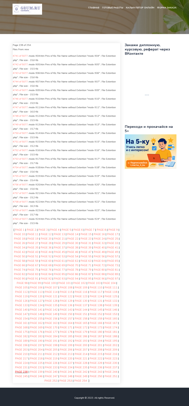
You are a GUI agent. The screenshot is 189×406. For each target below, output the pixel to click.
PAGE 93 (59, 278)
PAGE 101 (64, 283)
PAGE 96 (99, 278)
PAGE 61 (59, 261)
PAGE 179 (81, 332)
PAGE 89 (112, 274)
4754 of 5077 (20, 167)
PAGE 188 (111, 336)
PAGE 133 (21, 305)
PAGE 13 (59, 234)
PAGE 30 (72, 243)
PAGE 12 (46, 234)
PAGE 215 (96, 354)
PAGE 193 (81, 341)
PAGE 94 (72, 278)
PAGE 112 (21, 292)
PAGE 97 (112, 278)
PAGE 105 (21, 287)
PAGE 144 (81, 309)
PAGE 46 (72, 252)
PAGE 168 (21, 327)
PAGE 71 (86, 265)
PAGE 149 (51, 314)
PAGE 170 (51, 327)
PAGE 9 (113, 230)
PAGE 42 (19, 252)
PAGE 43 (32, 252)
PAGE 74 (19, 270)
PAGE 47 (86, 252)
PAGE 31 (86, 243)
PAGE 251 (111, 376)
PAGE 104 (109, 283)
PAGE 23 (86, 238)
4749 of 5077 (20, 124)
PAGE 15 (86, 234)
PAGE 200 (81, 345)
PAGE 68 (46, 265)
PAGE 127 (36, 301)
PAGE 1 (20, 230)
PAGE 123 (81, 296)
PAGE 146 (111, 309)
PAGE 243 (96, 372)
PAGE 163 (51, 323)
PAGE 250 (96, 376)
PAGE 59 (32, 261)
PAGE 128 (51, 301)
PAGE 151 (81, 314)
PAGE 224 (21, 363)
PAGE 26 (19, 243)
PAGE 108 (66, 287)
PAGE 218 (36, 358)
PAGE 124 (96, 296)
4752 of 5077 (20, 150)
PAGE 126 (21, 301)
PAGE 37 (59, 247)
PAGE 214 (81, 354)
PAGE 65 (112, 261)
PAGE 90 (19, 278)
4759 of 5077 (20, 210)
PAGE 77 (59, 270)
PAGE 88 (99, 274)
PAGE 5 (66, 230)
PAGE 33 (112, 243)
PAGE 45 (59, 252)
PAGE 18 (19, 238)
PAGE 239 (36, 372)
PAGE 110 (96, 287)
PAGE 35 (32, 247)
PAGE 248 (66, 376)
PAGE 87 (86, 274)
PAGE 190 (36, 341)
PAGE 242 (81, 372)
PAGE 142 (51, 309)
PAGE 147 (21, 314)
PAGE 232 (36, 367)
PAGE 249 (81, 376)
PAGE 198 (51, 345)
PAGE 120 (36, 296)
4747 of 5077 (20, 107)
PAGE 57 (112, 256)
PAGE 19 (32, 238)
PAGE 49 (112, 252)
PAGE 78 (72, 270)
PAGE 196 (21, 345)
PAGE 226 (51, 363)
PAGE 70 (72, 265)
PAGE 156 (51, 318)
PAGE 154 (21, 318)
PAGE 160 (111, 318)
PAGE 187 (96, 336)
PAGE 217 (21, 358)
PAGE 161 (21, 323)
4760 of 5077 (20, 219)
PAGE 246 (36, 376)
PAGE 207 (81, 349)
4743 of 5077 (20, 73)
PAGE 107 (51, 287)
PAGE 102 (79, 283)
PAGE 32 (99, 243)
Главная (93, 7)
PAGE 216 (111, 354)
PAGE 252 (50, 380)
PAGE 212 (51, 354)
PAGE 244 (111, 372)
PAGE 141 (36, 309)
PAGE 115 (66, 292)
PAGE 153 (111, 314)
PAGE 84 (46, 274)
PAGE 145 (96, 309)
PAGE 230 (111, 363)
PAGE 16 (99, 234)
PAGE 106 (36, 287)
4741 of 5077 (20, 56)
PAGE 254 (80, 380)
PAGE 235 (81, 367)
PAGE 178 (66, 332)
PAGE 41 (112, 247)
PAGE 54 (72, 256)
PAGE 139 (111, 305)
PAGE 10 (19, 234)
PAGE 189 (21, 341)
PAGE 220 (66, 358)
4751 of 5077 (20, 141)
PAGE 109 (81, 287)
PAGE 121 (51, 296)
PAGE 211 (36, 354)
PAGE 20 (46, 238)
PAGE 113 (36, 292)
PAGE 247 (51, 376)
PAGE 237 (111, 367)
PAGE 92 (46, 278)
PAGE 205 (51, 349)
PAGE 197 (36, 345)
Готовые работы (112, 7)
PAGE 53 (59, 256)
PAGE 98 (22, 283)
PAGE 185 (66, 336)
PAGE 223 (111, 358)
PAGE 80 (99, 270)
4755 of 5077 (20, 176)
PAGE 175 (21, 332)
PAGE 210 (21, 354)
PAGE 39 (86, 247)
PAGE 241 (66, 372)
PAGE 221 (81, 358)
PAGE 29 (59, 243)
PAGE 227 (66, 363)
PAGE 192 (66, 341)
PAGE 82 (19, 274)
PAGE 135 (51, 305)
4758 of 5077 (20, 201)
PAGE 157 (66, 318)
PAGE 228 (81, 363)
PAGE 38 (72, 247)
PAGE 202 (111, 345)
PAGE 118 (111, 292)
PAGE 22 (72, 238)
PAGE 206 (66, 349)
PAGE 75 (32, 270)
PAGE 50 (19, 256)
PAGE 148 (36, 314)
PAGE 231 (21, 367)
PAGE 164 (66, 323)
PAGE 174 (111, 327)
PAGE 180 (96, 332)
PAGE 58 (19, 261)
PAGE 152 (96, 314)
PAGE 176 (36, 332)
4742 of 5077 (20, 64)
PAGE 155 (36, 318)
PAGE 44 (46, 252)
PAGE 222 (96, 358)
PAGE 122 (66, 296)
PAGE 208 (96, 349)
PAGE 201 (96, 345)
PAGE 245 (21, 376)
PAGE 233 (51, 367)
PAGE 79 (86, 270)
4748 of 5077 (20, 116)
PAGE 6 (78, 230)
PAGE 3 (43, 230)
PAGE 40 (99, 247)
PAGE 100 (49, 283)
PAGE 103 (94, 283)
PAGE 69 (59, 265)
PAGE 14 (72, 234)
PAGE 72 (99, 265)
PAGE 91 (32, 278)
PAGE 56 (99, 256)
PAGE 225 (36, 363)
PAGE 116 (81, 292)
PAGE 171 (66, 327)
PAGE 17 (112, 234)
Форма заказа (166, 7)
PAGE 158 (81, 318)
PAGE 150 (66, 314)
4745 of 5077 (20, 90)
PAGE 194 (96, 341)
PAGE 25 (112, 238)
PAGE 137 (81, 305)
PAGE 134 (36, 305)
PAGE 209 (111, 349)
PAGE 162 (36, 323)
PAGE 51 (32, 256)
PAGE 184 (51, 336)
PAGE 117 (96, 292)
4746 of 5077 (20, 98)
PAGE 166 (96, 323)
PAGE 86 (72, 274)
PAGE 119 (21, 296)
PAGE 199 (66, 345)
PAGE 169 (36, 327)
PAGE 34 (19, 247)
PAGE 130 (81, 301)
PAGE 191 (51, 341)
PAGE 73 (112, 265)
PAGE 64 (99, 261)
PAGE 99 (35, 283)
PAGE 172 (81, 327)
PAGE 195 (111, 341)
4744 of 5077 (20, 81)
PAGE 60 (46, 261)
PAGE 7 (89, 230)
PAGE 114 (51, 292)
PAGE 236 (96, 367)
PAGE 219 (51, 358)
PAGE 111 (111, 287)
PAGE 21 (59, 238)
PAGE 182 (21, 336)
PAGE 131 (96, 301)
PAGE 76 (46, 270)
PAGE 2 (31, 230)
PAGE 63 (86, 261)
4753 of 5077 (20, 159)
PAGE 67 (32, 265)
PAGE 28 (46, 243)
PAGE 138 (96, 305)
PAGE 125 (111, 296)
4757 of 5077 (20, 193)
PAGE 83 (32, 274)
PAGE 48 (99, 252)
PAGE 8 (101, 230)
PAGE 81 (112, 270)
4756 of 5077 (20, 184)
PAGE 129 (66, 301)
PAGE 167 (111, 323)
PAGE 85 (59, 274)
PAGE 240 (51, 372)
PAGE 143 (66, 309)
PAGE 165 (81, 323)
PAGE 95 (86, 278)
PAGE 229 (96, 363)
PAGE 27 (32, 243)
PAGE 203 (21, 349)
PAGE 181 (111, 332)
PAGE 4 (55, 230)
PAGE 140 (21, 309)
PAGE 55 (86, 256)
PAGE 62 (72, 261)
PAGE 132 (111, 301)
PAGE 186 (81, 336)
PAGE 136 (66, 305)
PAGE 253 (65, 380)
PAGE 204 (36, 349)
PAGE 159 (96, 318)
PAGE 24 (99, 238)
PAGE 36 (46, 247)
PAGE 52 (46, 256)
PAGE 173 (96, 327)
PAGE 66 (19, 265)
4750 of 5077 (20, 133)
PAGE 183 (36, 336)
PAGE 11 (32, 234)
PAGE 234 (66, 367)
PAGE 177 (51, 332)
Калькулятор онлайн (140, 7)
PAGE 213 (66, 354)
